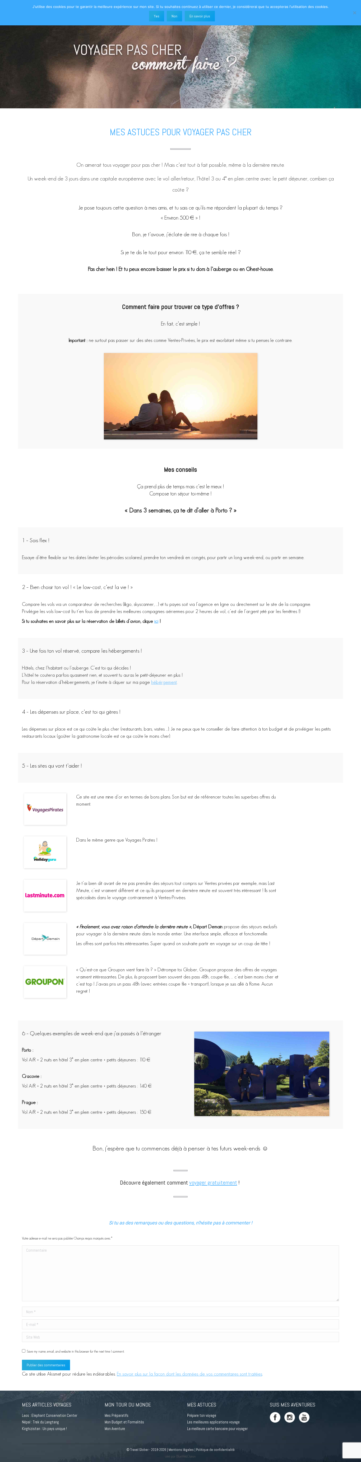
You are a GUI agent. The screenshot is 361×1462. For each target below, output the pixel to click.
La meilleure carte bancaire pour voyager (217, 1428)
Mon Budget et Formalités (124, 1421)
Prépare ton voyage (201, 1415)
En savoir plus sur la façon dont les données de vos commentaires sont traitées (189, 1374)
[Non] (354, 12)
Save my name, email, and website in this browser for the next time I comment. (75, 1351)
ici (156, 621)
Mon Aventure (115, 1428)
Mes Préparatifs (116, 1415)
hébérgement (164, 682)
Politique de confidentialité (215, 1449)
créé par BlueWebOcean (180, 1456)
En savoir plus (199, 16)
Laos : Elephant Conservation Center (49, 1415)
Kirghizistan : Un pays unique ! (44, 1428)
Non (174, 16)
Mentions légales (181, 1449)
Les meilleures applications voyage (213, 1421)
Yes (156, 16)
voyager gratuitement (213, 1182)
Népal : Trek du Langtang (40, 1421)
